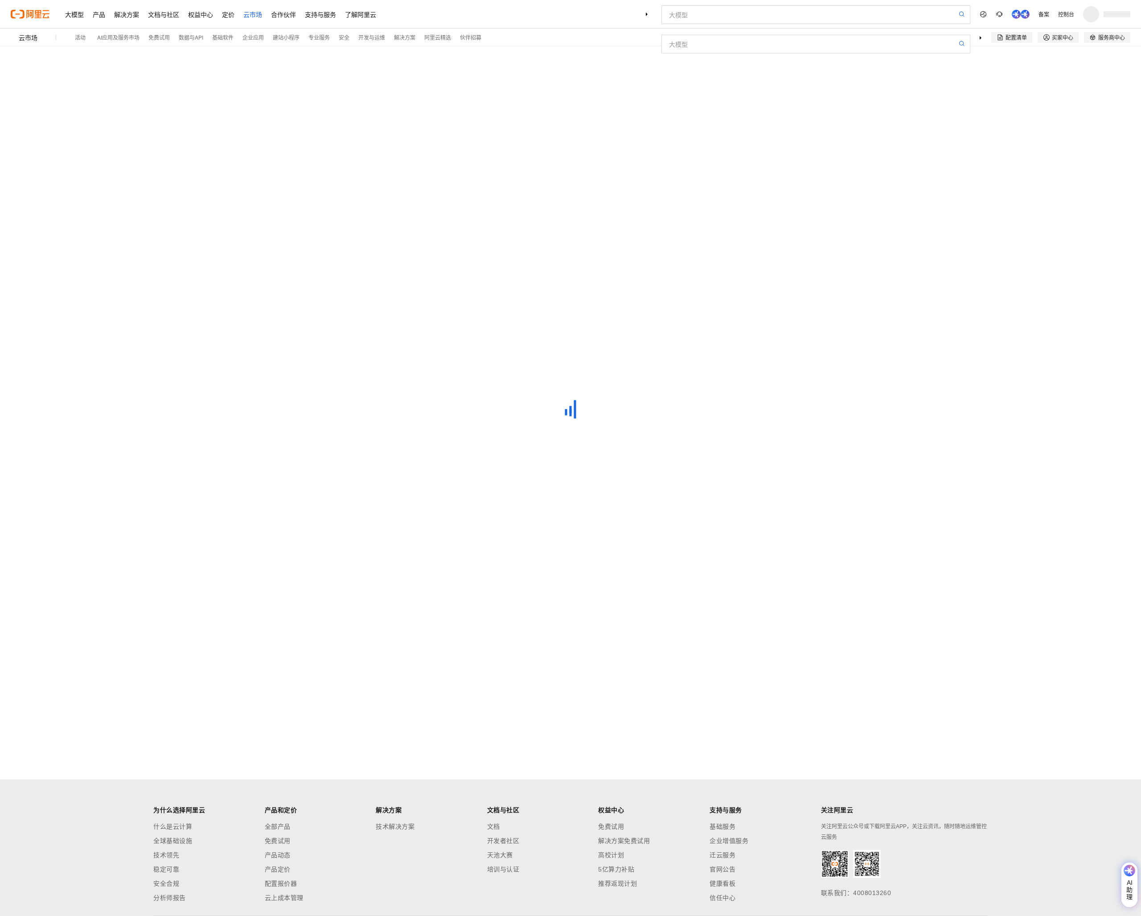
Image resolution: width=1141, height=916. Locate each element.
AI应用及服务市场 (118, 37)
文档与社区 (163, 14)
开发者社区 (503, 840)
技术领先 (166, 855)
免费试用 (159, 37)
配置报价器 (281, 883)
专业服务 (319, 37)
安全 (344, 37)
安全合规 (166, 883)
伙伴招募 (470, 37)
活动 (80, 37)
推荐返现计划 (617, 883)
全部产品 (278, 826)
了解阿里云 (360, 14)
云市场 (252, 14)
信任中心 (722, 897)
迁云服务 (722, 855)
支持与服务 (320, 14)
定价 (228, 14)
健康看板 (722, 883)
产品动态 (278, 855)
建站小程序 (286, 37)
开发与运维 (371, 37)
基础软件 (223, 37)
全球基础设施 (172, 840)
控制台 (1066, 14)
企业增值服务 (729, 840)
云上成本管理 (284, 897)
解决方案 (126, 14)
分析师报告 (169, 897)
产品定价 (278, 869)
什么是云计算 (172, 826)
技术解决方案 (395, 826)
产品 (99, 14)
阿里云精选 (437, 37)
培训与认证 (503, 869)
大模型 (74, 14)
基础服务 (722, 826)
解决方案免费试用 (624, 840)
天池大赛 (500, 855)
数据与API (191, 37)
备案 (1043, 14)
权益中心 (200, 14)
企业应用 (253, 37)
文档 (493, 826)
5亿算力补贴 (616, 869)
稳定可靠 (166, 869)
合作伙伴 (283, 14)
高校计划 (611, 855)
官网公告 (722, 869)
